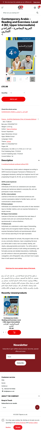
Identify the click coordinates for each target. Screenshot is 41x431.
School (9, 141)
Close (20, 396)
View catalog (3, 7)
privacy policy (33, 422)
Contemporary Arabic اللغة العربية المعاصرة (15, 112)
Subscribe (20, 363)
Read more (36, 2)
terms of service (21, 422)
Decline (8, 427)
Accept (18, 427)
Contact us (4, 386)
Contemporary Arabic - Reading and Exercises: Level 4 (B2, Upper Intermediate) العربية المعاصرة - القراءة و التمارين (11, 322)
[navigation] (8, 79)
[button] (36, 56)
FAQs (3, 380)
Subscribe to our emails (9, 403)
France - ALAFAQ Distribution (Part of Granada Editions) (19, 119)
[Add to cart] (14, 332)
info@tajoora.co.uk (9, 391)
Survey (3, 383)
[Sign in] (35, 7)
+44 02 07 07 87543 (9, 388)
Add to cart (13, 99)
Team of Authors (11, 129)
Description (7, 160)
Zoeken (37, 12)
